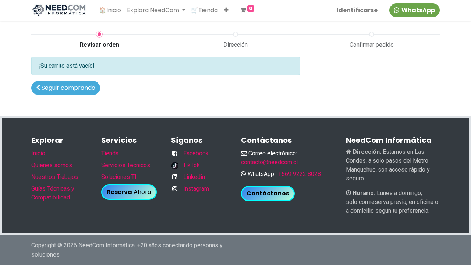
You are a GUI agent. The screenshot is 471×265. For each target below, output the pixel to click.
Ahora (129, 192)
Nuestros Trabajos (54, 176)
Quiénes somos (51, 165)
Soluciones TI (119, 176)
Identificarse (357, 10)
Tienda (109, 153)
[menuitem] (110, 10)
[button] (226, 10)
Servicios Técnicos (125, 165)
